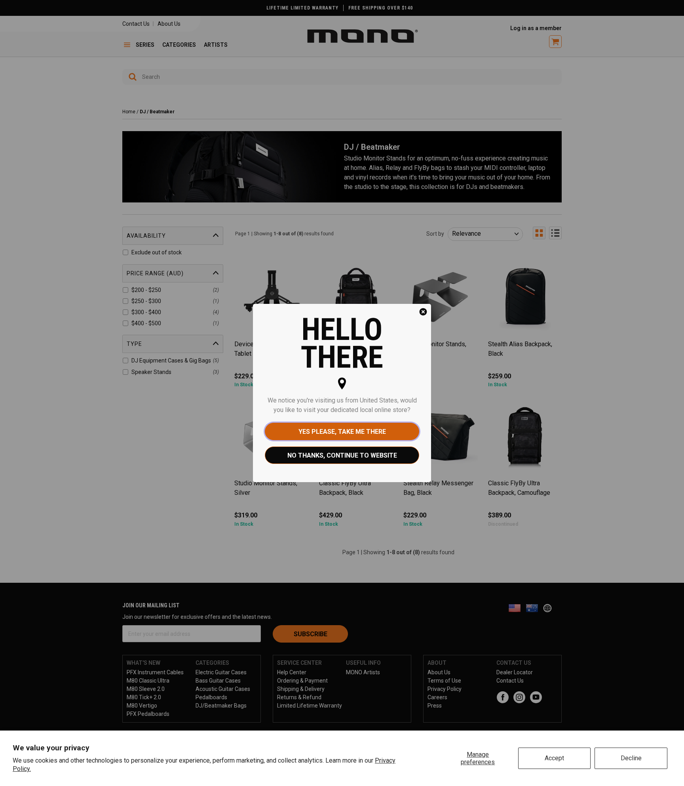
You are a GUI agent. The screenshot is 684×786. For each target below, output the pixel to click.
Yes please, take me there (342, 431)
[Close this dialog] (423, 312)
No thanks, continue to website (342, 455)
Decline (631, 758)
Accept (554, 758)
